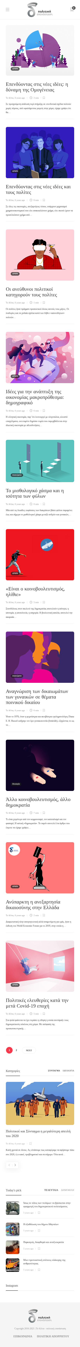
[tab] (51, 1190)
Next (29, 1050)
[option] (40, 1119)
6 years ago (20, 98)
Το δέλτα (10, 98)
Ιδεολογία (16, 784)
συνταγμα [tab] (54, 1070)
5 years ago (28, 1213)
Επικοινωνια (22, 1336)
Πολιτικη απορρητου (53, 1336)
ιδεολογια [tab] (68, 1070)
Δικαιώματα (17, 475)
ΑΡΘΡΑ (15, 69)
